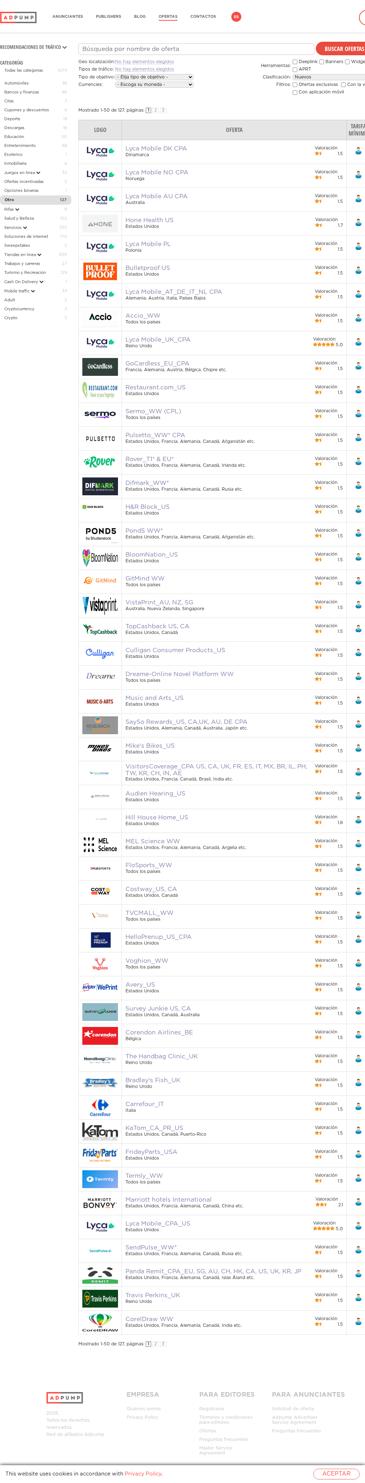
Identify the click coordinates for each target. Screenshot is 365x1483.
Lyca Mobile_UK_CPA (158, 340)
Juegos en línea (20, 173)
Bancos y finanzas (21, 92)
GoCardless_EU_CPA (157, 364)
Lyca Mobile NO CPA (157, 172)
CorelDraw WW (149, 1319)
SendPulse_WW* (151, 1248)
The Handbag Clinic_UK (161, 1056)
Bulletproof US (147, 268)
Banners (333, 62)
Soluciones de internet (26, 237)
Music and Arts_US (154, 698)
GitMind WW (145, 579)
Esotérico (13, 155)
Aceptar (336, 1474)
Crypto (10, 318)
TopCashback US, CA (157, 626)
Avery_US (140, 985)
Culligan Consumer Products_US (175, 650)
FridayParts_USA (151, 1152)
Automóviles (16, 83)
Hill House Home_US (156, 817)
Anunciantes (67, 17)
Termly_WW (144, 1176)
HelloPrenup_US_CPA (158, 937)
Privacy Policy (142, 1418)
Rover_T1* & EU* (149, 459)
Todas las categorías (23, 70)
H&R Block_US (147, 507)
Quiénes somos (144, 1409)
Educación (14, 137)
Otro (9, 200)
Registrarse (212, 1409)
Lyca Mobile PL (148, 244)
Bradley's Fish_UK (152, 1080)
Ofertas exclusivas (317, 85)
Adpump (94, 1435)
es (236, 17)
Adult (9, 300)
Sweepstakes (17, 245)
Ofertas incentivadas (24, 182)
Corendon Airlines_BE (159, 1032)
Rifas (9, 209)
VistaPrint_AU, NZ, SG (159, 602)
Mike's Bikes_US (150, 746)
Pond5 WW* (144, 531)
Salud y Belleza (19, 218)
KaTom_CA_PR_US (154, 1128)
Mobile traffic (17, 291)
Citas (9, 101)
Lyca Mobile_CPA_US (157, 1224)
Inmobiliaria (15, 163)
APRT (304, 69)
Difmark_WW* (147, 483)
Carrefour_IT (144, 1104)
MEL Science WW (152, 841)
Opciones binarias (21, 191)
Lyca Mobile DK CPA (156, 149)
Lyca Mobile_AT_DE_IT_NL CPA (173, 292)
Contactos (203, 17)
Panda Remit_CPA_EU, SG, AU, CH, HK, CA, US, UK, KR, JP (213, 1271)
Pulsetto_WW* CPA (155, 435)
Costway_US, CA (151, 889)
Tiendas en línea (20, 255)
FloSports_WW (148, 865)
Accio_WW (142, 316)
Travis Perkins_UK (152, 1295)
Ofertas (168, 17)
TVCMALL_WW (149, 913)
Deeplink (307, 62)
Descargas (14, 128)
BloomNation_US (151, 555)
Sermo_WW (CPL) (153, 411)
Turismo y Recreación (25, 273)
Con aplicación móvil (320, 92)
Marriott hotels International (168, 1200)
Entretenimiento (20, 146)
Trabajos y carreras (22, 264)
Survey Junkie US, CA (158, 1009)
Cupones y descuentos (26, 110)
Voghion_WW (146, 961)
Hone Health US (149, 220)
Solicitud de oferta (293, 1409)
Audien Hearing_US (155, 794)
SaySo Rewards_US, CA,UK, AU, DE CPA (186, 722)
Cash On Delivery (21, 282)
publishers (108, 17)
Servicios (13, 228)
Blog (140, 17)
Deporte (12, 119)
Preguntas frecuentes (223, 1440)
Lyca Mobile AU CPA (156, 196)
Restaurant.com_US (155, 387)
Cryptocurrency (19, 309)
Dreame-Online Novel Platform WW (179, 674)
